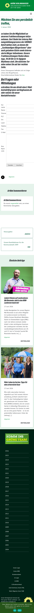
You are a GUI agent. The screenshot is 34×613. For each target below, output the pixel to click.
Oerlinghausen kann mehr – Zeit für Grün (20, 7)
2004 (7, 549)
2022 (7, 469)
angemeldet (15, 203)
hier (23, 75)
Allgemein (11, 177)
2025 (7, 455)
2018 (7, 487)
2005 (7, 545)
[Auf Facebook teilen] (3, 177)
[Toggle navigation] (31, 13)
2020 (7, 478)
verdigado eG (12, 601)
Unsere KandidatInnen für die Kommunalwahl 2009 (17, 244)
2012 (7, 514)
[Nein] (32, 607)
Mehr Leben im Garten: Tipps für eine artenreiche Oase (15, 383)
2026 (7, 451)
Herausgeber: (17, 233)
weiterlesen (25, 341)
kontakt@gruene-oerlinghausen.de (16, 90)
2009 (7, 527)
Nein (19, 610)
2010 (7, 523)
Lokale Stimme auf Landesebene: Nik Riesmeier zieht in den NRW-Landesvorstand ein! (16, 300)
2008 (7, 532)
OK (15, 610)
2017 (7, 491)
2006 (7, 541)
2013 (7, 509)
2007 (7, 536)
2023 (7, 464)
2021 (7, 473)
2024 (7, 460)
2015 (7, 500)
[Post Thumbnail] (17, 280)
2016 (7, 496)
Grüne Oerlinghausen (19, 3)
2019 (7, 482)
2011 (7, 518)
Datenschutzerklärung (22, 607)
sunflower (14, 600)
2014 (7, 505)
